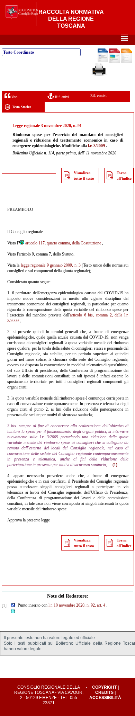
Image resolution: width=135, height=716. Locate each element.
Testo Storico (21, 107)
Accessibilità (105, 697)
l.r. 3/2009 (96, 145)
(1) (114, 464)
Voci (14, 97)
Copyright (104, 687)
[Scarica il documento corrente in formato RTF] (103, 60)
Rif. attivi (61, 97)
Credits (104, 692)
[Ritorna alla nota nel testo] (13, 605)
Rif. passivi (98, 95)
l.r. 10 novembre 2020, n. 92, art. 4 (76, 605)
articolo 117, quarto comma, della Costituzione (63, 243)
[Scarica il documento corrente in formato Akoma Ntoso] (126, 61)
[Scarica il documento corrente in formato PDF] (114, 61)
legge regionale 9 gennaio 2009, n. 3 (51, 265)
